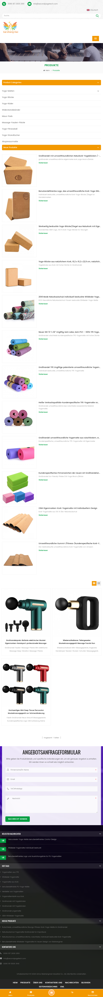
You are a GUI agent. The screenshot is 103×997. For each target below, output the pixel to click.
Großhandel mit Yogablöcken (14, 901)
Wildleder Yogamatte (10, 877)
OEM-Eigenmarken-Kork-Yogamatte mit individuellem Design (68, 508)
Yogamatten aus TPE (10, 872)
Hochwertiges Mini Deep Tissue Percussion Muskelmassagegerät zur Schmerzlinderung (26, 712)
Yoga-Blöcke (8, 97)
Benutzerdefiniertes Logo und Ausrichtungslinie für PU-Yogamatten (35, 856)
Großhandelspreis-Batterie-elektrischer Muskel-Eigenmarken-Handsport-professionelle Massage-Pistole (26, 642)
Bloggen (85, 982)
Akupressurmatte (10, 141)
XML (62, 986)
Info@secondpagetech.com (45, 4)
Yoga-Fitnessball (9, 128)
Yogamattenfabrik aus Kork (13, 896)
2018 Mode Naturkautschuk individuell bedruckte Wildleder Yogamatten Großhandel (70, 296)
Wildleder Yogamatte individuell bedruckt (24, 848)
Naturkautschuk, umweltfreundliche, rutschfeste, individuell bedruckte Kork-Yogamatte (36, 937)
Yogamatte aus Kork (10, 882)
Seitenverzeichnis (48, 986)
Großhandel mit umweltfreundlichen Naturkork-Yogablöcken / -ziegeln (70, 155)
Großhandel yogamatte (11, 911)
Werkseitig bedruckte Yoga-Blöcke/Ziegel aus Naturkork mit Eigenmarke (70, 226)
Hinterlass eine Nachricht (51, 992)
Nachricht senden (17, 819)
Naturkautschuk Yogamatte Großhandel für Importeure (24, 932)
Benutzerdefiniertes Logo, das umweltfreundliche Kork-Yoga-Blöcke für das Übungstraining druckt (70, 191)
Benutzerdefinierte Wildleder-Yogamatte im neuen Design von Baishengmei (32, 942)
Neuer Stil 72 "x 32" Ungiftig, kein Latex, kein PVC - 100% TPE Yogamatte (70, 332)
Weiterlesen (43, 163)
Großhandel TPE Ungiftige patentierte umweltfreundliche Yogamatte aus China (70, 367)
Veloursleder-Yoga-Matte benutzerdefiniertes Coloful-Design (32, 839)
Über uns (37, 982)
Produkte (25, 982)
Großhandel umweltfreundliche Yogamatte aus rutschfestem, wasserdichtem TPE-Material (70, 437)
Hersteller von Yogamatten (12, 891)
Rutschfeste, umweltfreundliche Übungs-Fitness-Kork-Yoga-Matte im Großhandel (34, 927)
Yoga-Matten (8, 91)
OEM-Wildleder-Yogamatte (13, 916)
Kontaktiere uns (53, 982)
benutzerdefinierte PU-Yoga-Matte (15, 887)
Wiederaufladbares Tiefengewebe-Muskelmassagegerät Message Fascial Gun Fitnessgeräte (77, 642)
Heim (48, 70)
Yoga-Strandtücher (11, 135)
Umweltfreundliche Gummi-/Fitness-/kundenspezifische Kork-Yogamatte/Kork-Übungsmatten (70, 543)
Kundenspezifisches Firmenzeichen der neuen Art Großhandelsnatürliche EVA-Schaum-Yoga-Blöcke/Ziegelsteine (70, 473)
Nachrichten (72, 982)
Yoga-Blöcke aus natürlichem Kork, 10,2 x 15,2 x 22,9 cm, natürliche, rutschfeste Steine (70, 261)
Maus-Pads (7, 116)
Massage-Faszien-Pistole (13, 122)
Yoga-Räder (7, 103)
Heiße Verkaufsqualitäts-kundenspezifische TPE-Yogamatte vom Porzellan (70, 402)
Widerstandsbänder (11, 109)
